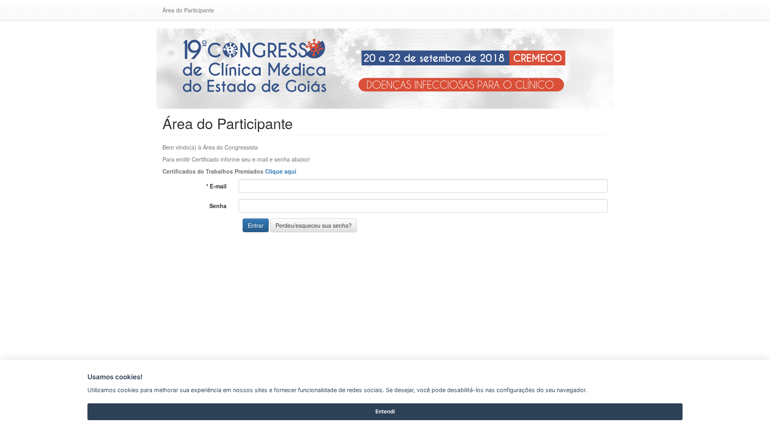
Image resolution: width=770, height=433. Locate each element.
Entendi (385, 411)
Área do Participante (188, 10)
